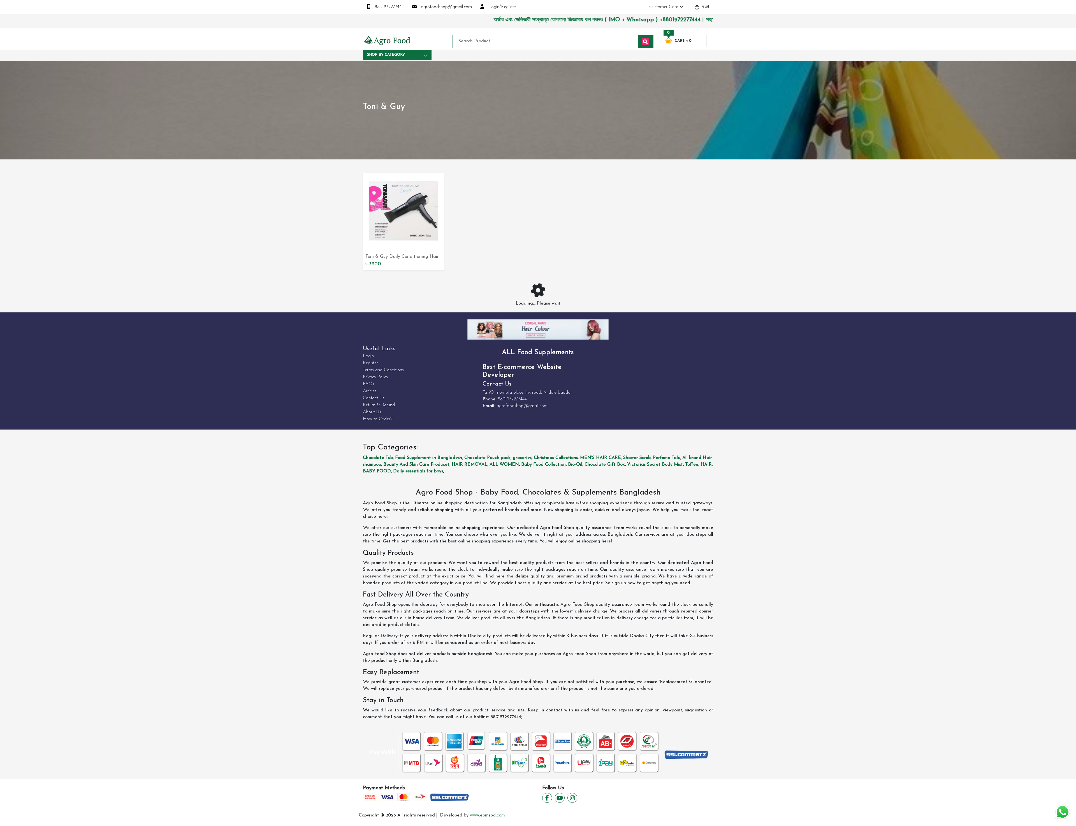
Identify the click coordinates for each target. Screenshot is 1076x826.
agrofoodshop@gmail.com (445, 7)
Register (370, 363)
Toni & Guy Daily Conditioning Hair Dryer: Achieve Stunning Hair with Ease (402, 257)
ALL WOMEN (504, 464)
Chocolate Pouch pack (487, 458)
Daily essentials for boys (418, 471)
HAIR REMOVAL (469, 464)
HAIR (706, 464)
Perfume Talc (666, 458)
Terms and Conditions (383, 370)
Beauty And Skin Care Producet (416, 464)
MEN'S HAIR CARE (600, 458)
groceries (522, 458)
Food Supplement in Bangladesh (428, 458)
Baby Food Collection (543, 464)
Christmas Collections (556, 458)
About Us (372, 412)
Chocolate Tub (378, 458)
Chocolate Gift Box (605, 464)
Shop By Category (386, 55)
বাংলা (705, 7)
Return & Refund (379, 405)
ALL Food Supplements (538, 352)
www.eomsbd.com (487, 815)
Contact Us (373, 398)
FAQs (368, 384)
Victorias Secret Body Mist (655, 464)
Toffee (691, 464)
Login (368, 356)
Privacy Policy (375, 377)
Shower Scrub (637, 458)
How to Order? (377, 419)
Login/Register (501, 7)
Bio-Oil (575, 464)
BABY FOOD (377, 471)
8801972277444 (388, 7)
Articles (369, 391)
